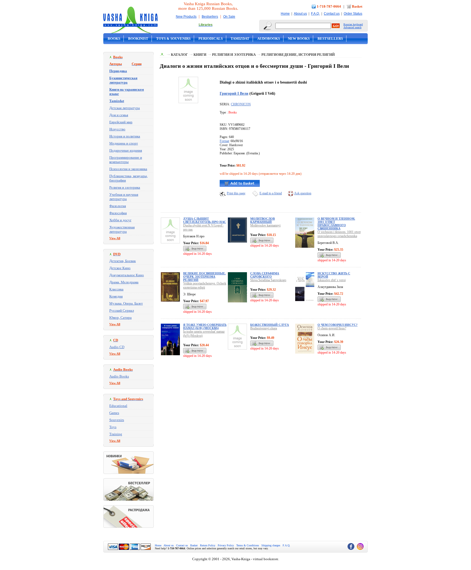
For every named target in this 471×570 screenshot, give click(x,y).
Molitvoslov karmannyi (265, 225)
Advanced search (352, 27)
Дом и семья (118, 115)
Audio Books (119, 376)
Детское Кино (120, 268)
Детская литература (124, 108)
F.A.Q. (315, 14)
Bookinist (138, 38)
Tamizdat (240, 38)
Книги (200, 55)
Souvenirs (116, 420)
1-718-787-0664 (329, 6)
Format (224, 141)
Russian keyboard (353, 24)
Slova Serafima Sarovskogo (268, 280)
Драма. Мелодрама (123, 282)
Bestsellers (210, 17)
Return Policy (207, 545)
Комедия (116, 296)
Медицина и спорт (123, 143)
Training (115, 434)
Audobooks (268, 38)
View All (114, 238)
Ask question (302, 193)
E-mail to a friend (270, 193)
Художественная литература (122, 229)
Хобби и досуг (120, 220)
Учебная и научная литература (123, 196)
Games (114, 413)
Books (114, 38)
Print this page (236, 193)
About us (300, 14)
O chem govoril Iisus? (332, 328)
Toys (112, 427)
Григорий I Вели (234, 93)
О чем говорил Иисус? (338, 324)
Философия (118, 213)
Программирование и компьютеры (125, 159)
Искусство (117, 129)
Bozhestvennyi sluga (263, 328)
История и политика (124, 136)
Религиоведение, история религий (298, 55)
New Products (186, 17)
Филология (117, 206)
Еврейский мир (120, 122)
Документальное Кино (126, 275)
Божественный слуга (269, 324)
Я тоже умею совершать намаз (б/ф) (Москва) (205, 326)
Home (285, 14)
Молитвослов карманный (262, 220)
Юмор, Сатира (120, 317)
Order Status (353, 14)
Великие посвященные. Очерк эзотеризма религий (204, 276)
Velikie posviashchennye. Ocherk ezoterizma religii (204, 285)
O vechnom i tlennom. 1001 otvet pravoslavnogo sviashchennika (339, 234)
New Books (299, 38)
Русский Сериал (121, 310)
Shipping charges (270, 545)
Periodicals (210, 38)
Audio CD (116, 347)
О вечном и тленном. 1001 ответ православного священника (336, 223)
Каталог (179, 55)
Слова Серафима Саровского (264, 275)
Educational (118, 406)
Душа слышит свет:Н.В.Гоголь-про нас (204, 220)
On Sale (229, 17)
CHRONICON (241, 104)
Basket (357, 6)
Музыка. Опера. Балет (126, 303)
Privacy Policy (226, 545)
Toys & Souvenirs (173, 38)
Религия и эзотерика (124, 187)
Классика (116, 289)
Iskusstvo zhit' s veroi (332, 280)
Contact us (332, 14)
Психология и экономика (128, 169)
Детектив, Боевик (122, 261)
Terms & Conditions (247, 545)
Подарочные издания (125, 150)
